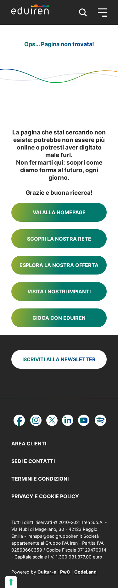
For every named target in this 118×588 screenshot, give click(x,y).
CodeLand (85, 571)
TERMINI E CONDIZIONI (40, 479)
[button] (83, 12)
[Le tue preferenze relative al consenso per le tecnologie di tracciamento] (11, 582)
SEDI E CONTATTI (33, 461)
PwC (65, 571)
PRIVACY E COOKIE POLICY (45, 496)
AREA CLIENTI (28, 443)
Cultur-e (46, 571)
